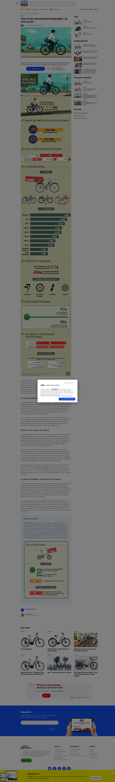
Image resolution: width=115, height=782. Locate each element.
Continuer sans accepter (68, 382)
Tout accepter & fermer (66, 399)
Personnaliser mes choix (67, 395)
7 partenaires (54, 389)
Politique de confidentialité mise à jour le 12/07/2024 (51, 395)
